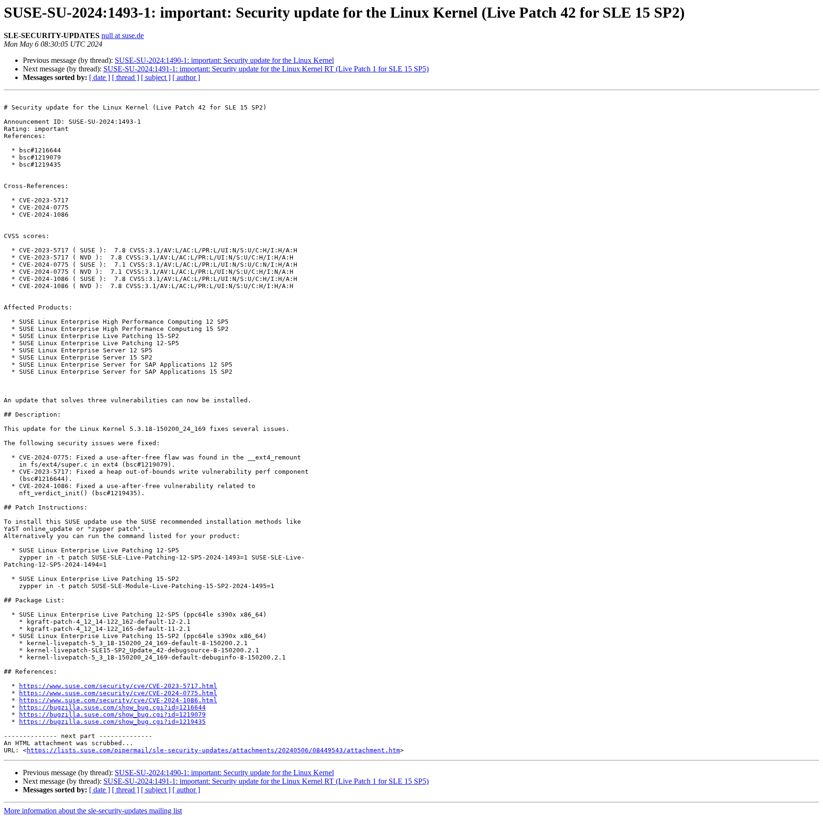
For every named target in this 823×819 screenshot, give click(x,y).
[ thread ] (125, 77)
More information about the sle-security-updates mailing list (93, 811)
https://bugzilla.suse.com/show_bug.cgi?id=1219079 (112, 714)
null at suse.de (122, 35)
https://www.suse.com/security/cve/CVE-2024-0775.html (118, 693)
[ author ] (186, 77)
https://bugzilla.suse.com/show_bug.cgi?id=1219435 (112, 721)
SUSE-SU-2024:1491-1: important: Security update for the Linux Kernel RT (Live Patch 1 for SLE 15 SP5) (266, 69)
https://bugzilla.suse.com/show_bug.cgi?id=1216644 (112, 707)
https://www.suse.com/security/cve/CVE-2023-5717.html (118, 685)
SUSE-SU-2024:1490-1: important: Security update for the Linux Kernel (224, 60)
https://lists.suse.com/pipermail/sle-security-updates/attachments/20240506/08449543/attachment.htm (213, 750)
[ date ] (99, 77)
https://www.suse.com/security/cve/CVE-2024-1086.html (118, 700)
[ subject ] (156, 77)
